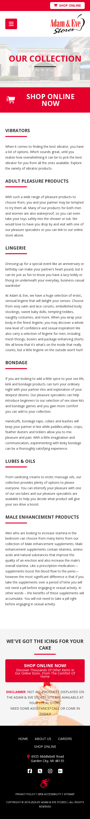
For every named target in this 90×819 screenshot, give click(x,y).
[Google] (60, 771)
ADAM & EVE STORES (53, 802)
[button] (11, 24)
